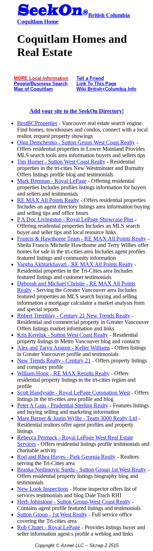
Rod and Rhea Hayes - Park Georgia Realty (66, 457)
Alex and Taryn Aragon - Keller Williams (63, 348)
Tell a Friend (90, 78)
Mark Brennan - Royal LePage (51, 181)
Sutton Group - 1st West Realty (52, 514)
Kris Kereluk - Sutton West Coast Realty (62, 335)
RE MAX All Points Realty (48, 200)
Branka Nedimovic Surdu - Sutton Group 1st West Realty (81, 470)
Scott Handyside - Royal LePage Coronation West (73, 393)
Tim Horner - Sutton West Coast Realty (61, 162)
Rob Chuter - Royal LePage (48, 527)
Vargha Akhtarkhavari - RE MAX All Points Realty (75, 264)
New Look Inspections (42, 489)
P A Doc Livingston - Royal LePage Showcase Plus (75, 219)
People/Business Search (41, 83)
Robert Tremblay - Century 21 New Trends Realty (73, 316)
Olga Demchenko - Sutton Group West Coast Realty (76, 142)
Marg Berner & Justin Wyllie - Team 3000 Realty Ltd (77, 418)
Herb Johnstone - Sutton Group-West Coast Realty (74, 502)
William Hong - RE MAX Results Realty (63, 373)
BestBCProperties (37, 123)
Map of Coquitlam (33, 89)
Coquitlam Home (37, 22)
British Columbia (109, 15)
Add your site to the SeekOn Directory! (77, 111)
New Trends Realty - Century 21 (54, 360)
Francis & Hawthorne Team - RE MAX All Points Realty (81, 239)
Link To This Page (96, 83)
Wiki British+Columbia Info (106, 89)
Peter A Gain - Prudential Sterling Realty (62, 405)
